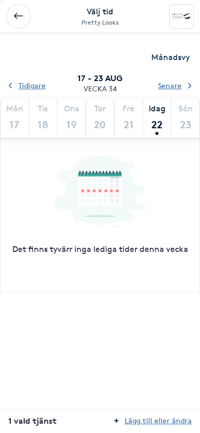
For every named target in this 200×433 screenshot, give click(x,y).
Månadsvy (170, 57)
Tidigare (32, 85)
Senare (170, 85)
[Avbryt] (18, 16)
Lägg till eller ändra (158, 420)
